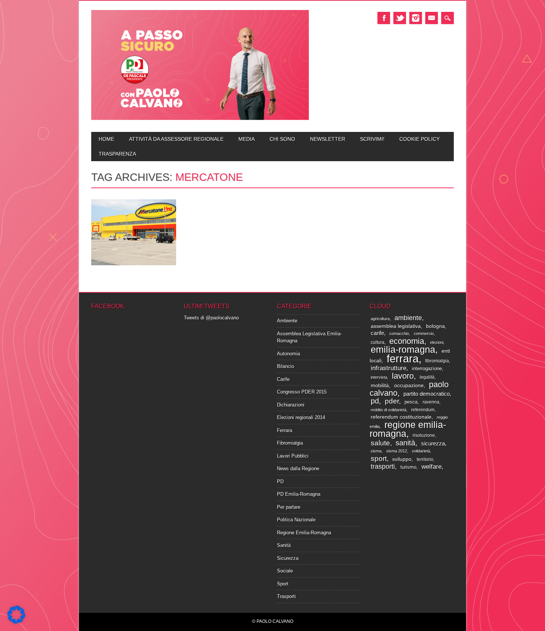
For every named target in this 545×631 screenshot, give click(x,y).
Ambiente (287, 320)
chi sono (282, 139)
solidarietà (421, 451)
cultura (377, 342)
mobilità (380, 385)
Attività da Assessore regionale (176, 139)
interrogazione (427, 368)
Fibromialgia (290, 443)
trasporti (383, 466)
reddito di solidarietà (388, 410)
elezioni (436, 342)
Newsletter (327, 139)
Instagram (415, 18)
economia (406, 341)
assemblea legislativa (396, 326)
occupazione (409, 385)
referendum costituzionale (401, 417)
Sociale (285, 571)
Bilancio (285, 366)
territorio (425, 459)
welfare (432, 466)
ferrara (403, 358)
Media (246, 139)
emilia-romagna (403, 349)
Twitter (399, 18)
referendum (423, 409)
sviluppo (402, 459)
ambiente (408, 318)
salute (380, 443)
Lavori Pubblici (292, 456)
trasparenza (117, 154)
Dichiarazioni (290, 405)
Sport (282, 584)
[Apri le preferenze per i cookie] (16, 622)
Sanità (284, 545)
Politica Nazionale (296, 519)
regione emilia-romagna (408, 429)
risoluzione (424, 435)
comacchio (399, 333)
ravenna (431, 402)
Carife (283, 379)
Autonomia (288, 353)
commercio (424, 333)
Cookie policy (419, 139)
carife (377, 333)
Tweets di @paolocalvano (211, 318)
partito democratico (426, 394)
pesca (410, 402)
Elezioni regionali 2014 (301, 417)
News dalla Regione (298, 468)
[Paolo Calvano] (200, 119)
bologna (435, 326)
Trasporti (286, 596)
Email (431, 18)
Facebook (383, 18)
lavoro (403, 376)
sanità (405, 443)
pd (375, 401)
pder (392, 401)
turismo (408, 467)
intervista (379, 377)
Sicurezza (287, 558)
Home (106, 139)
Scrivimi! (372, 139)
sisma (376, 451)
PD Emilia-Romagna (298, 494)
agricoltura (380, 318)
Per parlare (288, 507)
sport (379, 458)
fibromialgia (437, 360)
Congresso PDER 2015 (302, 392)
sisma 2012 (396, 451)
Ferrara (284, 430)
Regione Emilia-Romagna (304, 532)
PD (280, 481)
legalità (427, 377)
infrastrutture (388, 368)
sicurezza (433, 443)
